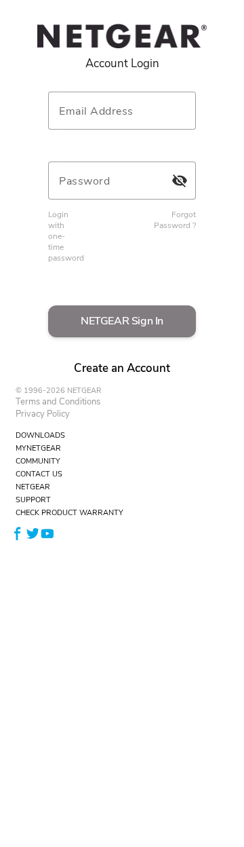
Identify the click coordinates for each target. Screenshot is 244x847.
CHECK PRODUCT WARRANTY (69, 513)
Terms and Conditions (58, 402)
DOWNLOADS (40, 435)
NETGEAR (33, 487)
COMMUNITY (38, 461)
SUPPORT (33, 500)
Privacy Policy (43, 414)
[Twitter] (32, 533)
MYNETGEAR (38, 448)
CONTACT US (39, 474)
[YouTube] (47, 533)
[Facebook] (17, 533)
